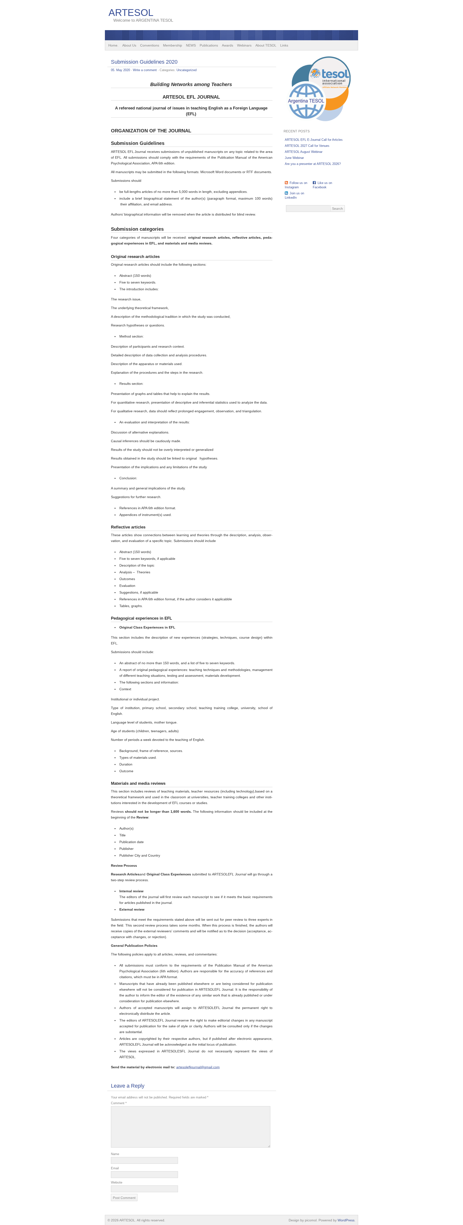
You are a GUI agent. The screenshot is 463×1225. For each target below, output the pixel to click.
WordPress (346, 1220)
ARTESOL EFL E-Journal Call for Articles (314, 140)
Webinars (244, 45)
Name (115, 1154)
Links (284, 45)
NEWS (191, 45)
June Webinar (294, 158)
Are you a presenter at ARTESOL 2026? (313, 164)
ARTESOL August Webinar (303, 152)
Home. (113, 45)
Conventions (149, 45)
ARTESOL (131, 12)
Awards (227, 45)
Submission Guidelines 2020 (144, 62)
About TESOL (265, 45)
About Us (129, 45)
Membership (172, 45)
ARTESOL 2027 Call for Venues (307, 146)
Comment (119, 1103)
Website (116, 1182)
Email (115, 1168)
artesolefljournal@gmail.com (198, 1067)
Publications (209, 45)
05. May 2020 (120, 70)
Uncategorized (187, 70)
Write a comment (145, 70)
